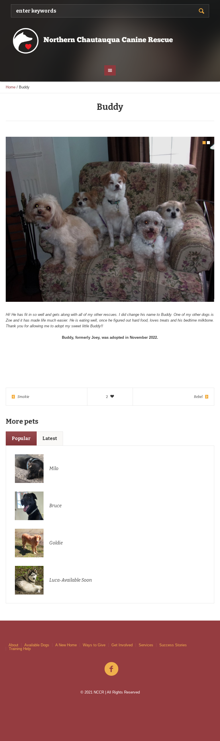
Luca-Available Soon (70, 580)
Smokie (23, 397)
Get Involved (122, 645)
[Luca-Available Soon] (29, 580)
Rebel (198, 397)
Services (146, 645)
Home (10, 87)
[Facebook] (111, 669)
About (13, 645)
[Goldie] (29, 542)
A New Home (66, 645)
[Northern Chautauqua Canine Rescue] (110, 40)
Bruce (55, 505)
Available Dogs (36, 645)
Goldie (56, 543)
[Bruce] (29, 505)
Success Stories (173, 645)
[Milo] (29, 468)
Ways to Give (94, 645)
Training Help (20, 649)
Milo (53, 468)
